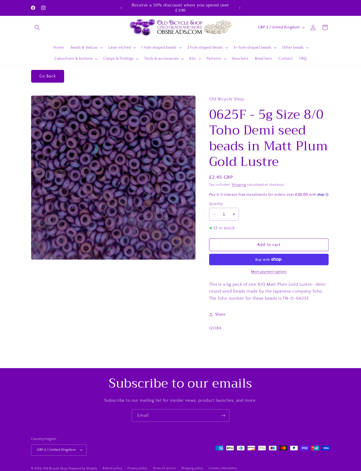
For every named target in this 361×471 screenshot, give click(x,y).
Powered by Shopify (83, 468)
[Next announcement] (239, 8)
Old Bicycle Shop (55, 468)
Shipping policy (192, 468)
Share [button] (220, 314)
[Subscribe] (223, 415)
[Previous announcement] (121, 8)
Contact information (222, 468)
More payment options (269, 271)
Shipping (239, 184)
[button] (37, 27)
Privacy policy (137, 468)
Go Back (47, 76)
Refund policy (112, 468)
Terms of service (164, 468)
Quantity (216, 204)
